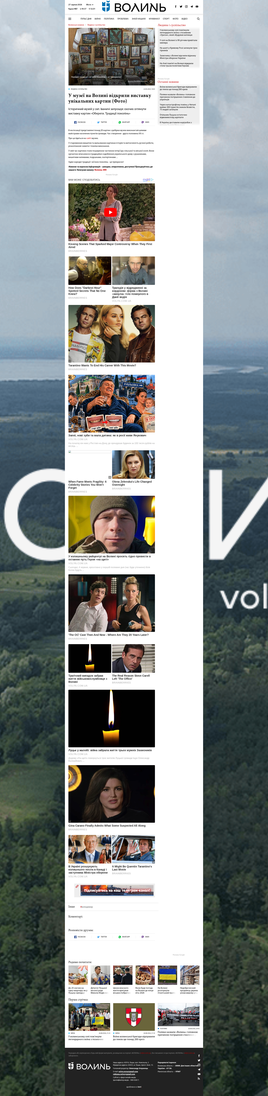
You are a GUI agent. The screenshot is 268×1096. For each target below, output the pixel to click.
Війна (98, 19)
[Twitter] (181, 7)
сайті (88, 138)
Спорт (166, 19)
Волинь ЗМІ (100, 170)
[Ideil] (134, 1087)
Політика (109, 19)
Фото (175, 19)
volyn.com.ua (145, 1053)
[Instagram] (186, 7)
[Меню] (70, 18)
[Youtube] (197, 7)
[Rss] (199, 1079)
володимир (87, 907)
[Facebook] (176, 7)
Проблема (123, 19)
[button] (89, 5)
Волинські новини (76, 25)
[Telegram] (192, 7)
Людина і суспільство (96, 25)
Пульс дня (86, 19)
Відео (184, 19)
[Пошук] (198, 18)
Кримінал (154, 19)
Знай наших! (139, 19)
